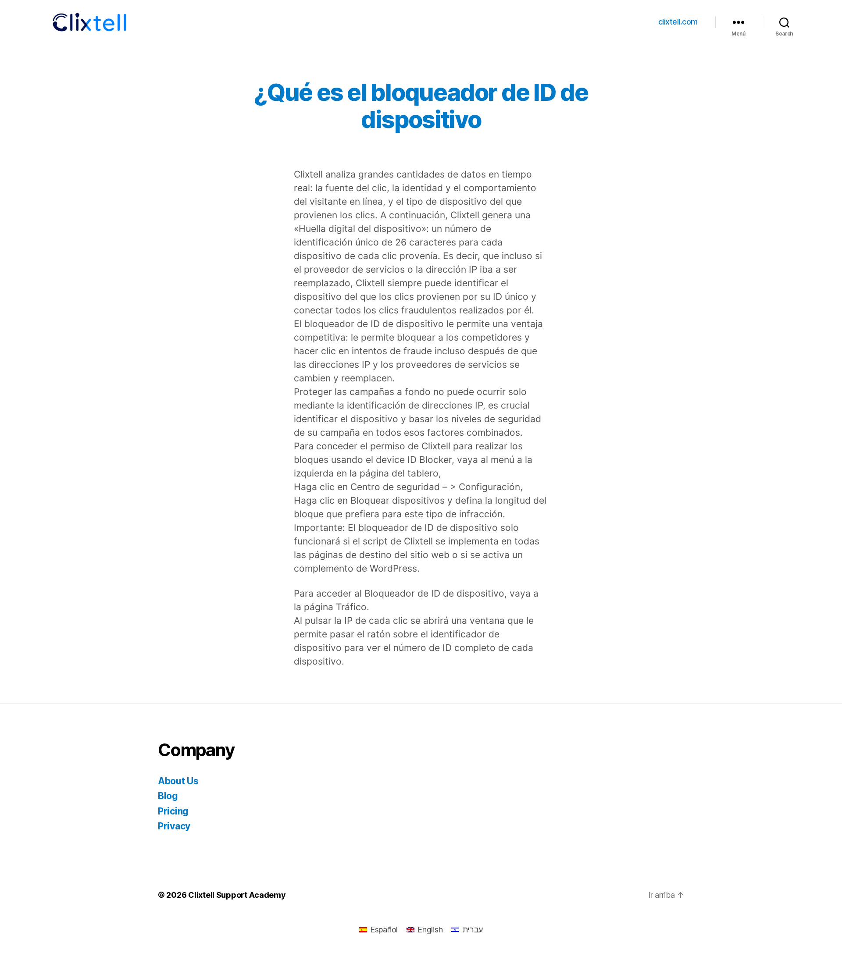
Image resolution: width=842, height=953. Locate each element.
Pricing (173, 811)
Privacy (174, 826)
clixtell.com (678, 21)
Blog (168, 795)
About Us (178, 780)
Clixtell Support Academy (237, 895)
